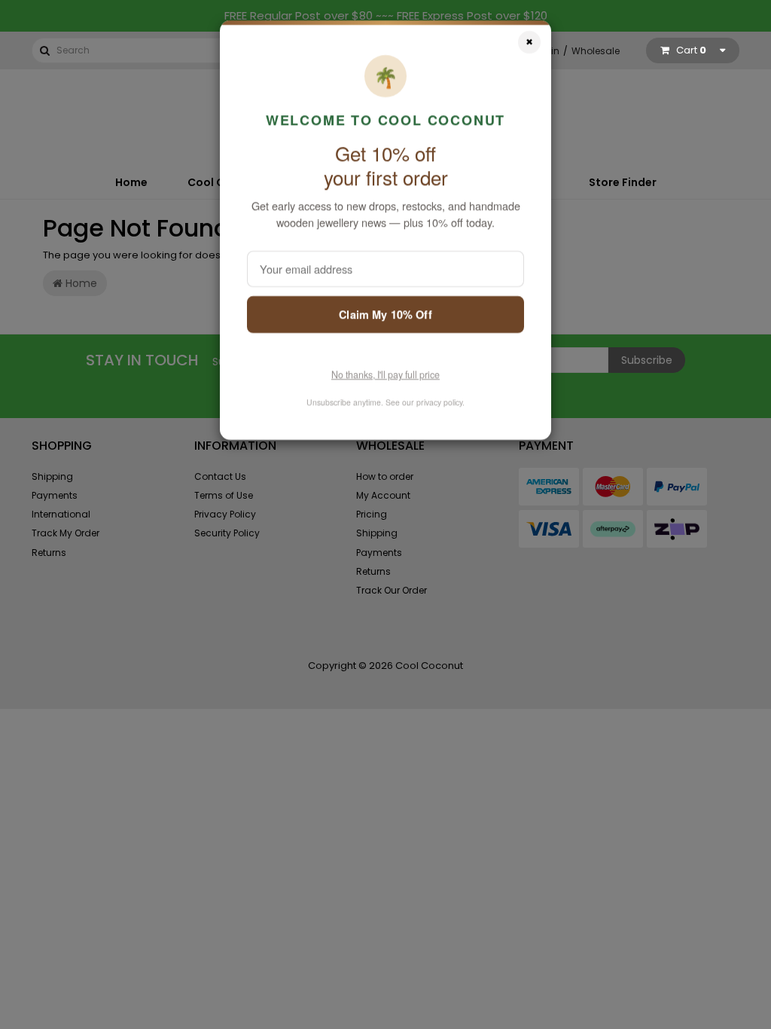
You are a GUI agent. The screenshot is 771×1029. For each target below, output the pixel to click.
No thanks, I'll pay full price (385, 376)
